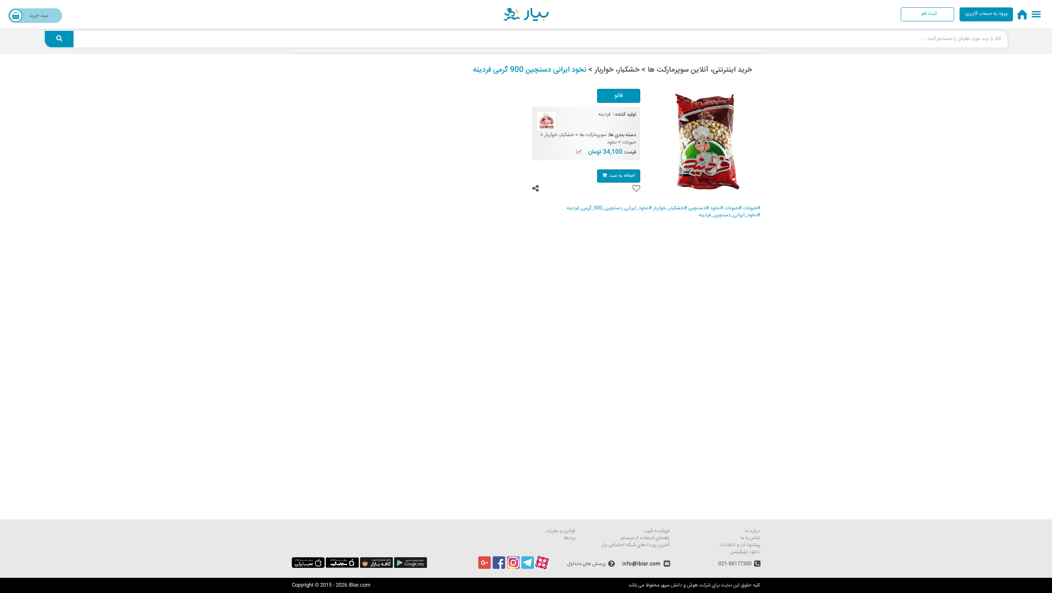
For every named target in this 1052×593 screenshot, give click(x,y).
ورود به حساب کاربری (986, 14)
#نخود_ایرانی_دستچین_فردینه (729, 215)
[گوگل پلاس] (484, 568)
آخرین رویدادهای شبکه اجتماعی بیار (635, 545)
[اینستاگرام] (513, 568)
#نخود (716, 208)
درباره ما (752, 531)
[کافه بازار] (376, 567)
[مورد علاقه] (636, 188)
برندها (569, 538)
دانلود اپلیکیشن (745, 552)
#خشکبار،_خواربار (670, 208)
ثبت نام (929, 14)
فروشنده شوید (656, 531)
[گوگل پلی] (410, 567)
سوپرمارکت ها (593, 135)
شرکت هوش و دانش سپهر (686, 585)
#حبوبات (751, 208)
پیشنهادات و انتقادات (740, 545)
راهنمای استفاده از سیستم (645, 538)
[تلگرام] (527, 568)
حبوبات (629, 142)
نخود (612, 142)
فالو (618, 95)
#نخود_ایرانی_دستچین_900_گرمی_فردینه (609, 208)
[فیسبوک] (498, 568)
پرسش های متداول (586, 564)
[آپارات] (542, 568)
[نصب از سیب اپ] (342, 567)
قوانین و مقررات (560, 531)
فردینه (604, 114)
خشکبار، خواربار (559, 135)
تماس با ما (750, 538)
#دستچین (698, 208)
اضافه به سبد (622, 176)
